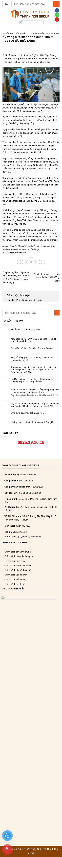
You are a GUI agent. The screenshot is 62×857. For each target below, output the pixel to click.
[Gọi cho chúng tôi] (57, 15)
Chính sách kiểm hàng (15, 579)
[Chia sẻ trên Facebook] (24, 262)
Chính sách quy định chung (17, 552)
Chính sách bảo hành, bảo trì (18, 565)
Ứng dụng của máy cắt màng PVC (27, 413)
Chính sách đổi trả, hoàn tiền (18, 570)
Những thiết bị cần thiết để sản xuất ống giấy (32, 422)
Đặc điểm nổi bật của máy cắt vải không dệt (32, 348)
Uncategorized (52, 33)
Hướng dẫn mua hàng (14, 561)
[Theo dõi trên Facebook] (57, 10)
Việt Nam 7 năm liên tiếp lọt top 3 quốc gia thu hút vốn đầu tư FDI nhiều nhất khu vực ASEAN (35, 404)
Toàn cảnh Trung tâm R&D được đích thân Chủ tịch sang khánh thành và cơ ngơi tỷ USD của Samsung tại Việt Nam (33, 369)
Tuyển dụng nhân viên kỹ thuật (26, 329)
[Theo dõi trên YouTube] (57, 19)
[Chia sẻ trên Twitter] (28, 262)
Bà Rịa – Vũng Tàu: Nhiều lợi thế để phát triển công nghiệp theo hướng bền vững (33, 380)
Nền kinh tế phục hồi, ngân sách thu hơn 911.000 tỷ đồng (47, 277)
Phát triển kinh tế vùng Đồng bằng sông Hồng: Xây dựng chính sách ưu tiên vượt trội (35, 390)
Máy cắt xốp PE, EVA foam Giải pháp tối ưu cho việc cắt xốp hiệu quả (34, 340)
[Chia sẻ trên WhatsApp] (19, 262)
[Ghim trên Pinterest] (38, 262)
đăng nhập (21, 300)
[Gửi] (56, 4)
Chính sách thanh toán (15, 584)
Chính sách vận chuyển (15, 575)
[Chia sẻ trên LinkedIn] (43, 262)
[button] (4, 13)
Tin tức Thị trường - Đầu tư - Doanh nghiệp (23, 33)
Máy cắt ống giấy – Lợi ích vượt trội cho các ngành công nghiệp (32, 358)
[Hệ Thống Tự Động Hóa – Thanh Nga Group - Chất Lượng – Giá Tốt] (30, 14)
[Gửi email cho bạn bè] (33, 262)
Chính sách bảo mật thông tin (18, 556)
